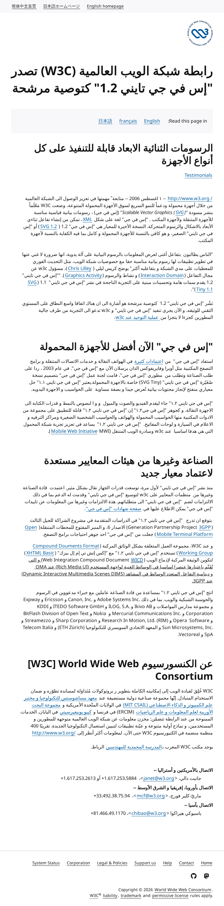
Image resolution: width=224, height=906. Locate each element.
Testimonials (198, 175)
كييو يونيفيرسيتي (76, 712)
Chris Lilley (79, 268)
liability (110, 896)
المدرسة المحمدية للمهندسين (134, 746)
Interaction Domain (162, 275)
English (152, 121)
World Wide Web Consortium (183, 890)
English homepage (105, 6)
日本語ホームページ (61, 6)
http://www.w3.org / (190, 198)
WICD (137, 560)
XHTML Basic (40, 553)
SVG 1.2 (48, 226)
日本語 (105, 121)
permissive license (170, 896)
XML (87, 219)
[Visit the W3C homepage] (200, 34)
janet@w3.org (159, 778)
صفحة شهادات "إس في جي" (113, 508)
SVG (180, 212)
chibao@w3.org (149, 813)
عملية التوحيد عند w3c (138, 317)
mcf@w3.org (151, 795)
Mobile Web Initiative (74, 431)
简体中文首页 (23, 6)
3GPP (205, 527)
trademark (131, 896)
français (128, 121)
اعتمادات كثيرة (148, 361)
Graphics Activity (83, 275)
